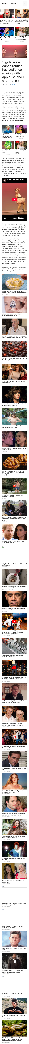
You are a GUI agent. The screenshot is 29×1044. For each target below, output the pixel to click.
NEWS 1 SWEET (9, 4)
